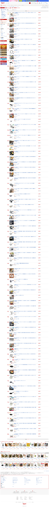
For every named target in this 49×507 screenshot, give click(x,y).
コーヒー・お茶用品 (3, 15)
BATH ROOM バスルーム (17, 132)
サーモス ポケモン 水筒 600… (46, 447)
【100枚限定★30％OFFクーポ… (10, 467)
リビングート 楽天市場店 (17, 228)
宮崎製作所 (2, 33)
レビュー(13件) (17, 51)
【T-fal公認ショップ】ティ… (21, 467)
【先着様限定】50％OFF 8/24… (42, 447)
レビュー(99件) (17, 24)
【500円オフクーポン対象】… (10, 447)
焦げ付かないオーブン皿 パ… (6, 447)
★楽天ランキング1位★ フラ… (38, 447)
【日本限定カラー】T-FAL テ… (24, 467)
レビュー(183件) (17, 56)
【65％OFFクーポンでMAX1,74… (31, 458)
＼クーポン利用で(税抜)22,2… (42, 467)
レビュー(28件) (17, 307)
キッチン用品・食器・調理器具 (3, 9)
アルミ (1, 25)
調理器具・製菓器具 (3, 11)
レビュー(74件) (17, 205)
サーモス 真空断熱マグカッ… (35, 458)
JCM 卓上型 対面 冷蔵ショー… (31, 447)
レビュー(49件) (17, 163)
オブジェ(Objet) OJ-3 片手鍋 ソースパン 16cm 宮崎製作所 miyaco (21, 279)
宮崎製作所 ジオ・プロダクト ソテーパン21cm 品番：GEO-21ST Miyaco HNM (22, 119)
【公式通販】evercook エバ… (13, 467)
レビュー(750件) (17, 67)
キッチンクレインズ (16, 212)
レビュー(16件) (17, 275)
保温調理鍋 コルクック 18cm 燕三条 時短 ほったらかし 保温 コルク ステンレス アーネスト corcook (24, 92)
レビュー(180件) (17, 371)
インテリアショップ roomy (17, 84)
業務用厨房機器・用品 (3, 14)
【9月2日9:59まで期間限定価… (28, 458)
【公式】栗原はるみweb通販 (17, 52)
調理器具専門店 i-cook (16, 36)
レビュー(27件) (17, 355)
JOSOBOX (15, 420)
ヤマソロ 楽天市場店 (16, 99)
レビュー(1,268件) (18, 19)
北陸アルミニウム (2, 35)
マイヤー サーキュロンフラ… (2, 467)
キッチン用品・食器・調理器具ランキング (13, 7)
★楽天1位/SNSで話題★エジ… (24, 458)
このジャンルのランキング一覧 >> (45, 6)
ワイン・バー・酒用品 (3, 16)
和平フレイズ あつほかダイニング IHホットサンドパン (20, 380)
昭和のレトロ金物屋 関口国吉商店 (17, 340)
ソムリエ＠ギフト (16, 20)
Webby (15, 381)
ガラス (1, 26)
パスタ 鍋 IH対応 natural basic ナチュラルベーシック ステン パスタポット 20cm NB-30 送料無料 (24, 183)
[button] (34, 3)
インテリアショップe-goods (17, 372)
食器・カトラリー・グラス (4, 10)
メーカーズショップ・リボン (17, 436)
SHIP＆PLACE (16, 148)
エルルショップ (16, 324)
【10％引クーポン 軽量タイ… (17, 447)
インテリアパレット (16, 387)
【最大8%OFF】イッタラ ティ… (38, 458)
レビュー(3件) (17, 339)
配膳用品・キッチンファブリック (4, 13)
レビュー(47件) (17, 419)
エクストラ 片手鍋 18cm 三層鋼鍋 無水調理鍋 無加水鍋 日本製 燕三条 (21, 263)
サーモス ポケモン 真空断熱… (28, 447)
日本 (1, 29)
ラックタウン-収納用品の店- (17, 164)
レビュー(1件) (17, 93)
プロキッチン (16, 276)
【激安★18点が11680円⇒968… (31, 467)
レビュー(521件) (17, 35)
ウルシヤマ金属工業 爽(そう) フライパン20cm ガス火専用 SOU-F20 (21, 391)
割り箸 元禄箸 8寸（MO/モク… (46, 458)
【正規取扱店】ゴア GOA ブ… (42, 458)
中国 (1, 30)
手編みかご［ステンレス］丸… (20, 447)
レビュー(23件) (17, 147)
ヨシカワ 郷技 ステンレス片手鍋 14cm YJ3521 (19, 295)
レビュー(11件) (17, 83)
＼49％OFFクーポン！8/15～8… (24, 447)
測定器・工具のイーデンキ (17, 179)
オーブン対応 (2, 39)
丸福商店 (15, 308)
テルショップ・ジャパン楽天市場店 (17, 206)
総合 (1, 8)
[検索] (30, 3)
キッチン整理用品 (3, 17)
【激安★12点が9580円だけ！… (6, 467)
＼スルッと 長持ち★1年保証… (35, 467)
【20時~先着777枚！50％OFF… (13, 447)
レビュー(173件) (17, 115)
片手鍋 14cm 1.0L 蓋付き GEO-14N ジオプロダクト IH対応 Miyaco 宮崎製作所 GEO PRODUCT (24, 204)
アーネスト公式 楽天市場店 (17, 25)
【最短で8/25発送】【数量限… (2, 447)
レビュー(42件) (17, 435)
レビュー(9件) (17, 211)
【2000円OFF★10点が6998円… (39, 467)
